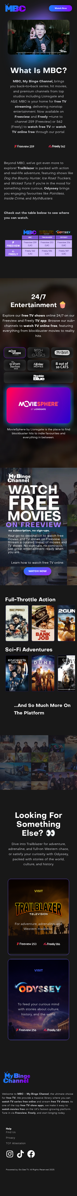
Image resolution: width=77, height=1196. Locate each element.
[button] (60, 8)
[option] (17, 623)
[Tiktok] (20, 1154)
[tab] (15, 352)
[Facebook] (31, 1154)
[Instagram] (10, 1154)
